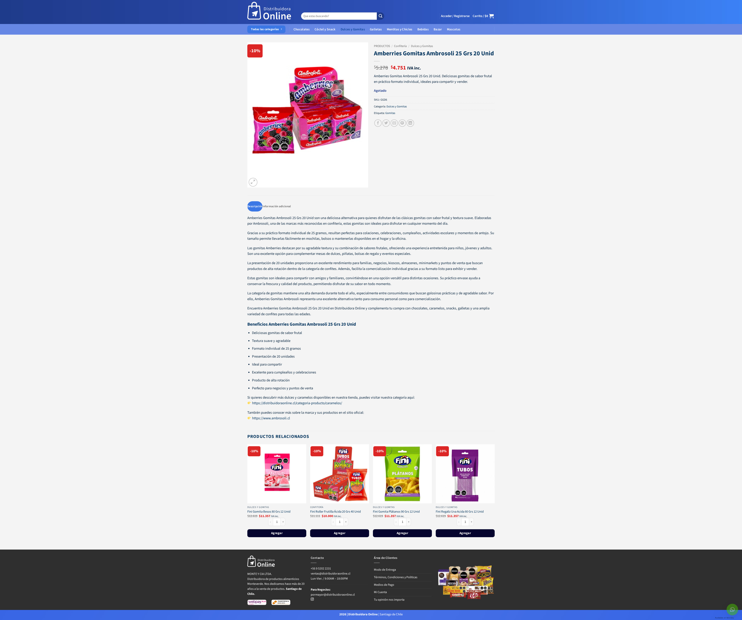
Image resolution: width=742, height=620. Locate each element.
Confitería (400, 46)
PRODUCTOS (382, 46)
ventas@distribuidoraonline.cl (331, 573)
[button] (455, 16)
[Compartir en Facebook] (378, 123)
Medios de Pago (384, 585)
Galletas (376, 29)
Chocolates (302, 29)
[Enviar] (380, 16)
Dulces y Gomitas (353, 29)
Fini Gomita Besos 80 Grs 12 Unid (268, 512)
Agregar (277, 533)
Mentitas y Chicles (399, 29)
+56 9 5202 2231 (321, 568)
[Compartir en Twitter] (386, 123)
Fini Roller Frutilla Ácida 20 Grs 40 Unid (335, 512)
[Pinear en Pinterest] (402, 123)
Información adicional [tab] (276, 206)
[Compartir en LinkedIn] (410, 123)
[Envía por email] (394, 123)
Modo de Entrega (385, 570)
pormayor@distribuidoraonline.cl (333, 595)
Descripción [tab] (254, 206)
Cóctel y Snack (325, 29)
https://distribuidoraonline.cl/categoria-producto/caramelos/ (297, 403)
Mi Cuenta (380, 592)
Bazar (438, 29)
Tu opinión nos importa (389, 600)
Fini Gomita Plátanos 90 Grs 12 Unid (396, 512)
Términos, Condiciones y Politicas (395, 577)
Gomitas (390, 113)
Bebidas (423, 29)
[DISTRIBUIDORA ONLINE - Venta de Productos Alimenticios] (269, 12)
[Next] (494, 496)
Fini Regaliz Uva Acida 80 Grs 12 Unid (460, 512)
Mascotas (453, 29)
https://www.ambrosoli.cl (271, 418)
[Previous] (247, 496)
